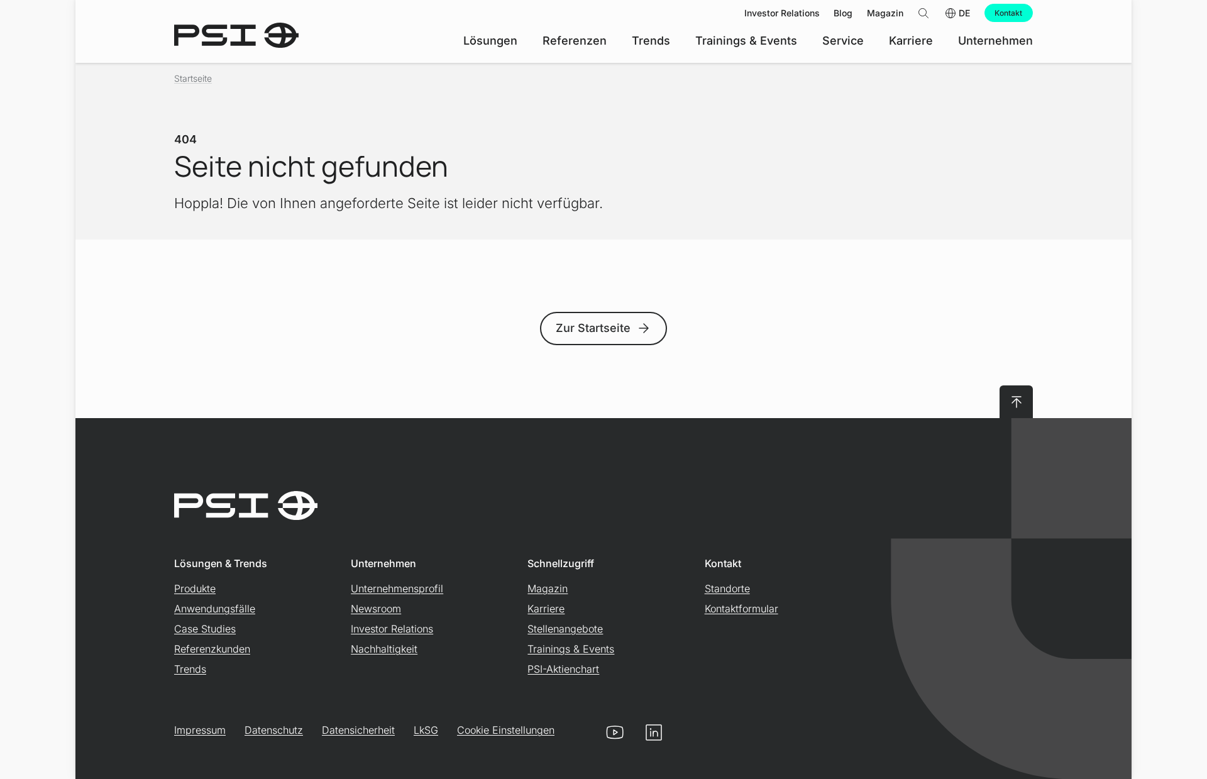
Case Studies (205, 628)
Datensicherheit (358, 730)
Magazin (547, 588)
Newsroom (376, 608)
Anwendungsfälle (214, 608)
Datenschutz (274, 730)
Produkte (195, 588)
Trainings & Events (570, 649)
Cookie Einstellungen (505, 730)
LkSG (426, 730)
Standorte (727, 588)
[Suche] (923, 12)
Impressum (200, 730)
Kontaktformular (741, 608)
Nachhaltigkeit (384, 649)
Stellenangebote (565, 628)
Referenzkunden (212, 649)
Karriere (546, 608)
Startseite (193, 78)
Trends (190, 669)
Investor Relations (392, 628)
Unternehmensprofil (397, 588)
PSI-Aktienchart (563, 669)
